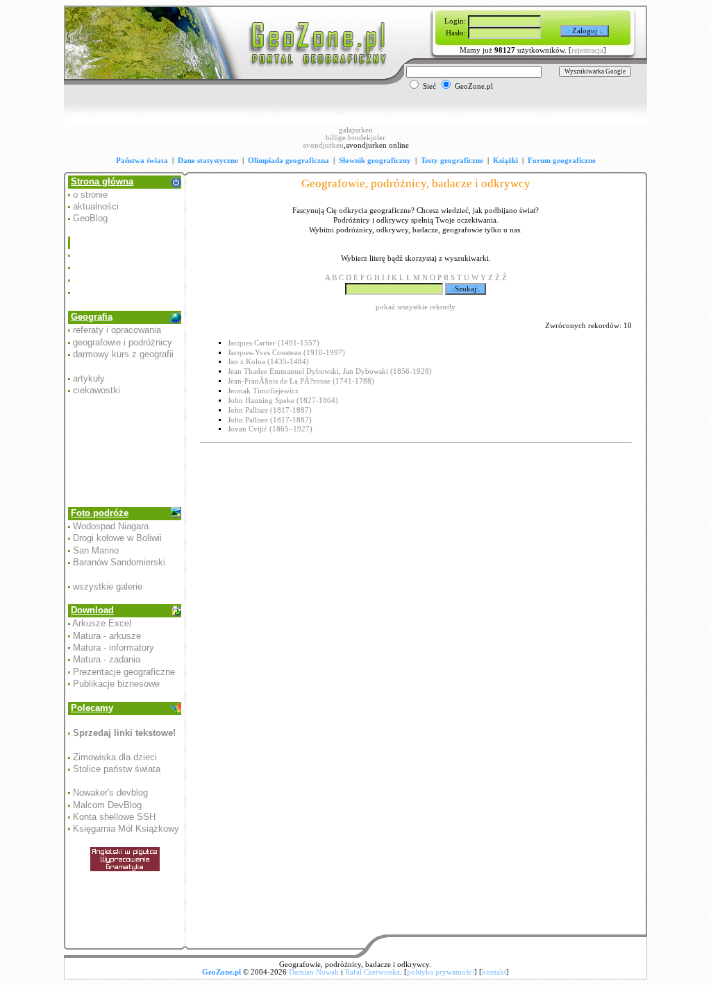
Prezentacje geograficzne (124, 672)
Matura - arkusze (107, 636)
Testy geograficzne (452, 160)
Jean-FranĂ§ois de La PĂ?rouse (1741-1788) (301, 381)
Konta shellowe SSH (114, 817)
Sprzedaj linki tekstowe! (124, 733)
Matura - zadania (106, 659)
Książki (505, 160)
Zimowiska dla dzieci (115, 757)
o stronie (90, 194)
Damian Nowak (314, 972)
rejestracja (587, 50)
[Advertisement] (125, 268)
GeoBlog (90, 218)
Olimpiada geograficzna (288, 160)
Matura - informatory (113, 647)
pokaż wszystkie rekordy (415, 307)
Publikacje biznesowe (116, 683)
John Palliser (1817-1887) (270, 410)
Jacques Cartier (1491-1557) (273, 343)
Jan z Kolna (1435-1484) (268, 362)
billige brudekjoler (355, 138)
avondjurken (323, 145)
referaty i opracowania (117, 330)
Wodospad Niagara (111, 526)
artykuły (89, 378)
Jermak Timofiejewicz (263, 391)
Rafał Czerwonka (372, 972)
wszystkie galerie (107, 586)
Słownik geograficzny (375, 160)
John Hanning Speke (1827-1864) (283, 400)
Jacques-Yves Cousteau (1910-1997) (286, 353)
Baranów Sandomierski (119, 562)
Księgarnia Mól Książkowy (126, 828)
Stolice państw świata (116, 769)
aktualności (96, 206)
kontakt (494, 972)
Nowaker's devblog (110, 792)
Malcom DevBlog (107, 805)
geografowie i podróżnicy (122, 342)
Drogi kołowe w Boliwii (117, 538)
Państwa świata (142, 160)
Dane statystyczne (208, 160)
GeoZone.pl (221, 972)
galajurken (356, 130)
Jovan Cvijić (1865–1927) (270, 429)
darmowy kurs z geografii (123, 354)
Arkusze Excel (101, 623)
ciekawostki (96, 390)
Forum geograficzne (562, 160)
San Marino (96, 550)
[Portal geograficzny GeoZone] (227, 82)
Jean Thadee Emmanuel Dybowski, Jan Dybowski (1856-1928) (330, 371)
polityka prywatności (440, 972)
